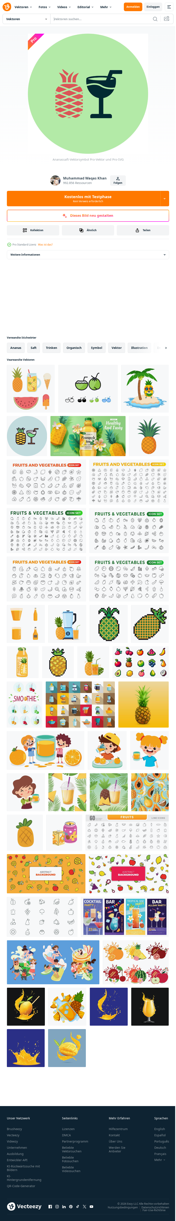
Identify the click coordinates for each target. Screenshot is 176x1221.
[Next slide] (159, 348)
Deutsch (157, 1148)
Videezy (12, 1141)
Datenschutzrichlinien (152, 1207)
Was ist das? (45, 244)
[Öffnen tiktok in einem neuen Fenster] (77, 1206)
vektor (117, 348)
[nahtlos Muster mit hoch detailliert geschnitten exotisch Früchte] (150, 792)
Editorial (83, 7)
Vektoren (21, 7)
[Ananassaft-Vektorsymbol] (27, 436)
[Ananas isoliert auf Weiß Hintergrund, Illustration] (149, 436)
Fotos (43, 7)
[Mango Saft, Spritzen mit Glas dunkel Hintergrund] (150, 1007)
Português (158, 1141)
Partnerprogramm (75, 1141)
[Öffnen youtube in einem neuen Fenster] (91, 1206)
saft (33, 348)
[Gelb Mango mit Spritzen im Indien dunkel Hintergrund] (109, 1007)
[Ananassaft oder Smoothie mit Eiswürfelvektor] (67, 1007)
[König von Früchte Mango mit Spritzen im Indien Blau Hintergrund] (26, 1007)
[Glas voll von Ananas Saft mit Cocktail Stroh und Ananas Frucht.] (93, 662)
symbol (96, 348)
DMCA (66, 1135)
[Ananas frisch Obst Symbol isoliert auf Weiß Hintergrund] (25, 833)
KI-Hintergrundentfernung (24, 1178)
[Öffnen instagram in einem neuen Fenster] (57, 1206)
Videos (62, 7)
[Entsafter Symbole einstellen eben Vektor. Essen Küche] (80, 704)
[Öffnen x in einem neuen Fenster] (84, 1206)
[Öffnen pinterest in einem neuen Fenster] (71, 1206)
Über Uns (115, 1141)
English (156, 1129)
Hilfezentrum (118, 1129)
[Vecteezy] (7, 7)
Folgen (118, 183)
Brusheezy (14, 1129)
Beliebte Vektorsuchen (72, 1149)
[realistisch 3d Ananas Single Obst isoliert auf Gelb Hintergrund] (143, 704)
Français (157, 1154)
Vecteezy (13, 1135)
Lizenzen (68, 1129)
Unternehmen (17, 1148)
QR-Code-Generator (21, 1186)
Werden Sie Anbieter (117, 1149)
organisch (74, 348)
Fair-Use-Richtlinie (150, 1210)
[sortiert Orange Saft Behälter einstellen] (26, 624)
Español (156, 1135)
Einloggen (153, 7)
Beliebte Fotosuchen (70, 1159)
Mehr (104, 7)
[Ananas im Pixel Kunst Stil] (109, 624)
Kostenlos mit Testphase (88, 198)
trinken (51, 348)
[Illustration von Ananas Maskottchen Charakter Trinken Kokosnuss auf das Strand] (145, 389)
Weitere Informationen (25, 254)
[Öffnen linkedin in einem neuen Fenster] (64, 1206)
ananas (15, 348)
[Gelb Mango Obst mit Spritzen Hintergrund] (26, 1048)
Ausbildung (15, 1154)
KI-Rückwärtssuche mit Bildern (23, 1168)
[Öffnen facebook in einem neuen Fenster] (50, 1206)
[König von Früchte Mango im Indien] (67, 1048)
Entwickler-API (17, 1160)
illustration (139, 348)
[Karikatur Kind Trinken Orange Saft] (45, 750)
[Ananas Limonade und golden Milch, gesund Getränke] (64, 833)
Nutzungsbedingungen (120, 1207)
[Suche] (155, 18)
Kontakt (114, 1135)
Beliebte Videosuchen (71, 1169)
